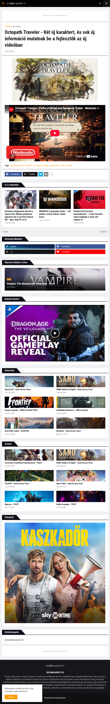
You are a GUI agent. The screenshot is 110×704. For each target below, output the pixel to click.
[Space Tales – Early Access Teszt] (80, 475)
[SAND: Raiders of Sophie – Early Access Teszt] (80, 381)
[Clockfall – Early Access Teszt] (29, 475)
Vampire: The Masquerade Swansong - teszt (30, 283)
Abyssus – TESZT (12, 504)
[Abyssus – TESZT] (29, 496)
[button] (3, 3)
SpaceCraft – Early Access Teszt (18, 389)
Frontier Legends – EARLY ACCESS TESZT (21, 410)
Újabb (5, 232)
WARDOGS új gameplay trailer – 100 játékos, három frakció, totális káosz (55, 214)
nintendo (28, 165)
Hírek (21, 165)
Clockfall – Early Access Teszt (17, 483)
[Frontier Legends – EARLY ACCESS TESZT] (29, 402)
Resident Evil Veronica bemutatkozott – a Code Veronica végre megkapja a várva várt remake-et (88, 215)
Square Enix (54, 165)
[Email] (46, 174)
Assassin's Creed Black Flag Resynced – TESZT (23, 463)
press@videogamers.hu (14, 640)
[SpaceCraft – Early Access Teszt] (29, 381)
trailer (63, 165)
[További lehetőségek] (51, 174)
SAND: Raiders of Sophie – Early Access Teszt (74, 389)
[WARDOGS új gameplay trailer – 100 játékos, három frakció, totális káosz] (55, 199)
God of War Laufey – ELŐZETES (17, 431)
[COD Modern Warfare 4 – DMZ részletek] (80, 402)
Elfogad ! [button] (11, 697)
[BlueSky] (40, 174)
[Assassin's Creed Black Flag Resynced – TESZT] (29, 455)
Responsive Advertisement (55, 15)
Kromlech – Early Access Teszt (68, 431)
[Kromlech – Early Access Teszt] (80, 423)
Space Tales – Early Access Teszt (69, 483)
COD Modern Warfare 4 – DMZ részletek (72, 410)
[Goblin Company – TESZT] (80, 496)
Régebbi (103, 232)
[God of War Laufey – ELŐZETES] (29, 423)
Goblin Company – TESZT (66, 504)
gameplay (17, 26)
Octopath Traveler (41, 165)
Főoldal (8, 26)
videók (69, 165)
